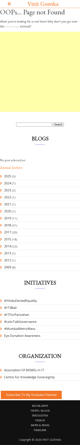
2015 (7, 239)
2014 (7, 246)
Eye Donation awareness (22, 336)
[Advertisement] (40, 72)
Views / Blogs (40, 410)
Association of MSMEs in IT (24, 370)
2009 (7, 267)
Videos (40, 420)
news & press (40, 425)
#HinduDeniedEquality (20, 301)
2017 (7, 232)
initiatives (40, 415)
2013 (7, 253)
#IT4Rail (10, 308)
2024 (7, 183)
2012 (7, 260)
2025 (7, 176)
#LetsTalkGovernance (20, 322)
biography (40, 405)
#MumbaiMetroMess (19, 329)
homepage (12, 26)
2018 (7, 225)
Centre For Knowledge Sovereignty (29, 377)
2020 (7, 211)
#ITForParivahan (16, 315)
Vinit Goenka (42, 4)
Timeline (40, 430)
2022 (7, 197)
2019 (7, 218)
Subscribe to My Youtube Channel (31, 395)
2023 (7, 190)
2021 (7, 204)
